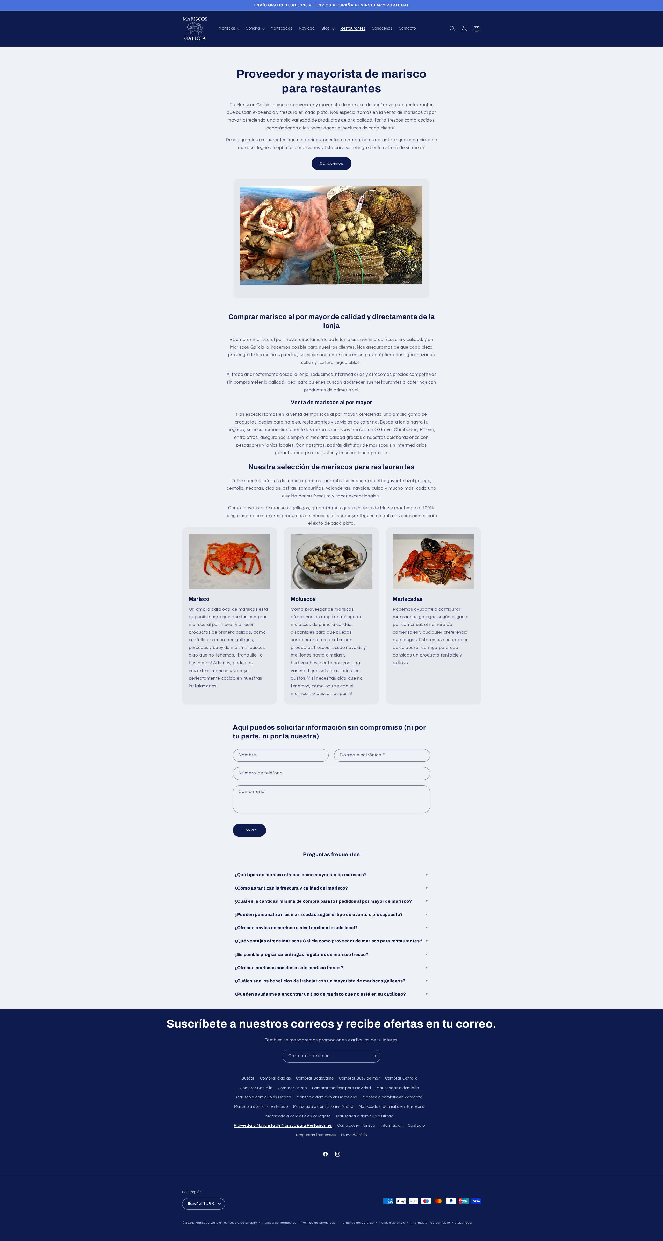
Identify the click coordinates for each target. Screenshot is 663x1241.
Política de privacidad (319, 1222)
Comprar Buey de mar (359, 1078)
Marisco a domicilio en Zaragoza (393, 1097)
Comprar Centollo (401, 1078)
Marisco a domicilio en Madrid (263, 1097)
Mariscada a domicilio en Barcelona (392, 1107)
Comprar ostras (292, 1088)
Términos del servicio (357, 1222)
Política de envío (392, 1222)
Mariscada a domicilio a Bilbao (364, 1116)
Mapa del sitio (354, 1135)
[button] (228, 28)
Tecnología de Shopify (239, 1222)
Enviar (249, 830)
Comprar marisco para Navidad (341, 1088)
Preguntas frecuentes (316, 1135)
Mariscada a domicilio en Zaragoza (298, 1116)
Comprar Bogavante (315, 1078)
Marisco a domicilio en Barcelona (327, 1097)
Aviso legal (463, 1222)
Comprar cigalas (275, 1078)
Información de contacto (430, 1222)
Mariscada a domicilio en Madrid (323, 1107)
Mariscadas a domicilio (397, 1088)
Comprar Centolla (256, 1088)
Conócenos (331, 163)
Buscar (248, 1078)
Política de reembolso (279, 1222)
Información (391, 1125)
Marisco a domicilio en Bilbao (261, 1107)
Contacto (416, 1125)
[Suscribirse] (374, 1056)
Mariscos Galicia (208, 1222)
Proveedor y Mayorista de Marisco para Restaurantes (283, 1125)
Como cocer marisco (356, 1125)
